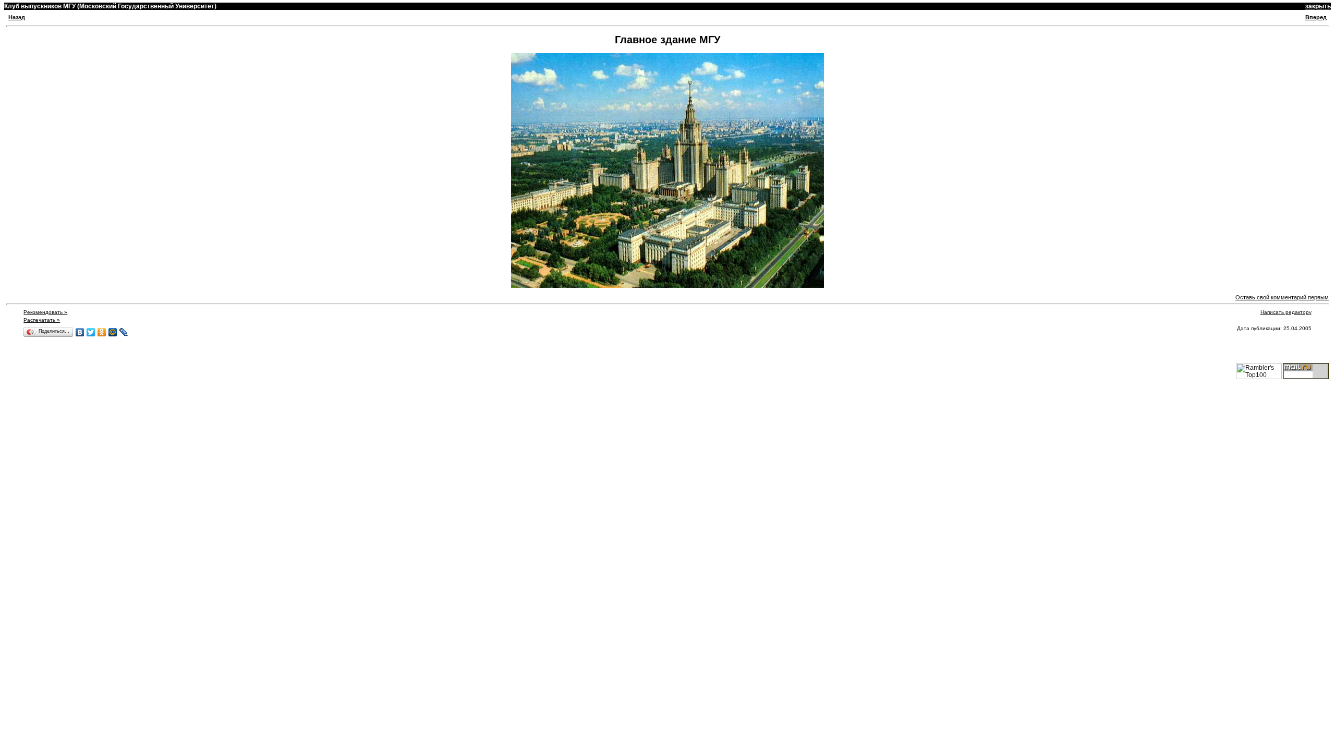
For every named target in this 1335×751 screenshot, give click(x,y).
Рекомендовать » (45, 312)
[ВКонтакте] (80, 332)
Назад (16, 17)
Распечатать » (41, 320)
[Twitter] (91, 332)
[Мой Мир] (112, 332)
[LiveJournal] (123, 332)
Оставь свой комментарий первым (1282, 297)
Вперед (1316, 17)
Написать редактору (1286, 312)
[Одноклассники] (101, 332)
